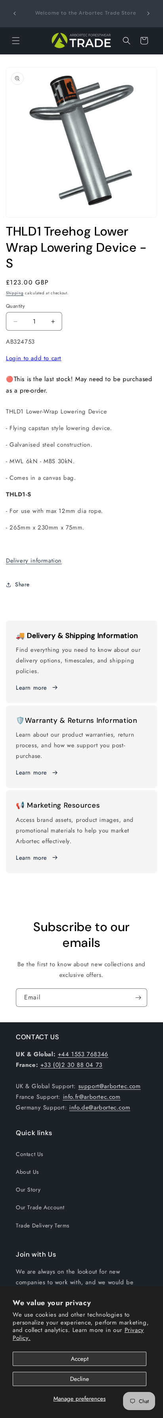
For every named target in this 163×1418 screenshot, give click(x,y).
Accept (80, 1358)
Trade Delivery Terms (43, 1225)
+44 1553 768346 (83, 1054)
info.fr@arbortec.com (92, 1096)
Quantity (15, 306)
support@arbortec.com (109, 1086)
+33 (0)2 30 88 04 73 (71, 1065)
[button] (16, 40)
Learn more (31, 687)
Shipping (15, 293)
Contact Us (30, 1154)
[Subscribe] (138, 997)
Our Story (28, 1190)
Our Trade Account (40, 1207)
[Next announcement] (148, 13)
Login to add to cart (33, 358)
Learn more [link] (31, 772)
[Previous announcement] (14, 13)
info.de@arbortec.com (99, 1107)
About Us (27, 1172)
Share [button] (22, 584)
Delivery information (34, 560)
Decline (79, 1379)
